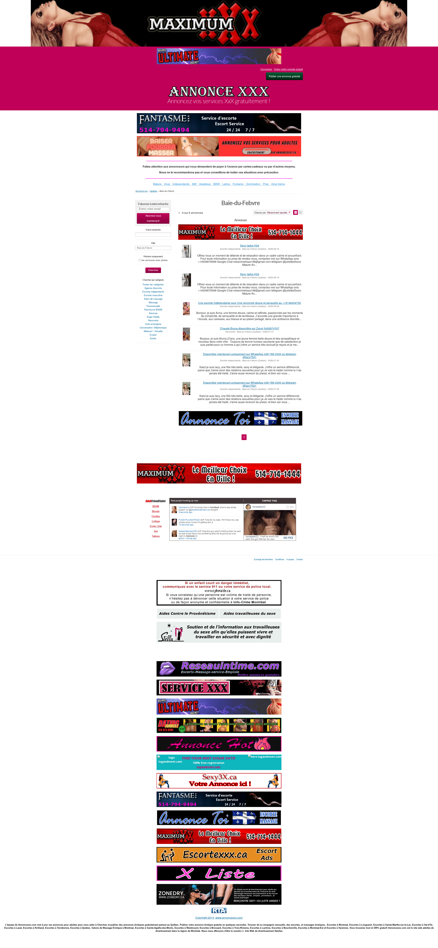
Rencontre (153, 320)
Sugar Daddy (153, 316)
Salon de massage (153, 298)
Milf (194, 184)
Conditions (280, 559)
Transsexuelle (153, 306)
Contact (299, 559)
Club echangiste (153, 324)
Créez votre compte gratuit (288, 69)
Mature (158, 184)
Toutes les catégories (153, 284)
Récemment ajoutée (277, 212)
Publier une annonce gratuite (284, 76)
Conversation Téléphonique (153, 327)
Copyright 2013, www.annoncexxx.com (219, 918)
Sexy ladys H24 (249, 245)
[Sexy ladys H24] (186, 251)
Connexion (266, 69)
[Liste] (295, 212)
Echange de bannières (263, 559)
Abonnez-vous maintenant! (153, 218)
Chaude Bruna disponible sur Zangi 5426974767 (249, 328)
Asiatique (205, 184)
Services (153, 313)
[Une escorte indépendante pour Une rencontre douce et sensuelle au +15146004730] (186, 308)
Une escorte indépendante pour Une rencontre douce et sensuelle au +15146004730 (249, 303)
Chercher (153, 270)
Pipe (264, 184)
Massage (153, 302)
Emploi (153, 334)
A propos (290, 559)
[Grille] (300, 212)
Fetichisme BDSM (153, 309)
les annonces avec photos (155, 260)
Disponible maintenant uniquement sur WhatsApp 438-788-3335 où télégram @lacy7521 (249, 355)
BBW (216, 184)
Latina (226, 184)
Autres (153, 338)
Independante (179, 184)
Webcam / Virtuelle (153, 331)
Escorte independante (153, 291)
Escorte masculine (153, 295)
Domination (253, 184)
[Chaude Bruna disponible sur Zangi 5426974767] (186, 334)
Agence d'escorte (153, 288)
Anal (167, 184)
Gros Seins (277, 184)
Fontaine (238, 184)
